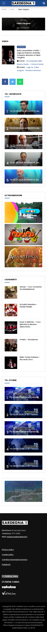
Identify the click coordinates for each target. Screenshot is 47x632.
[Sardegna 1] (23, 3)
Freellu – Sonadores (29, 339)
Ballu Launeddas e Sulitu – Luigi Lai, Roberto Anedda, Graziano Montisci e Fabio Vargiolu (29, 54)
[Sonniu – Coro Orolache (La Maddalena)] (11, 292)
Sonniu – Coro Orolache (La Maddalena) (31, 288)
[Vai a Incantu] (23, 222)
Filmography (24, 28)
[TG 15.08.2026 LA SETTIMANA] (23, 428)
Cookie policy (8, 554)
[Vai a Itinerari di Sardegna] (23, 501)
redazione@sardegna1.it (17, 537)
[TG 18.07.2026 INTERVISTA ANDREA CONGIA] (23, 176)
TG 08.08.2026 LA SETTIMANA (24, 466)
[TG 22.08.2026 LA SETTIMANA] (23, 394)
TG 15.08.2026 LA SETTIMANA (24, 431)
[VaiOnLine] (9, 594)
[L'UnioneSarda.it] (10, 582)
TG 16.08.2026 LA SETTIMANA (24, 414)
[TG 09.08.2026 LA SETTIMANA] (23, 445)
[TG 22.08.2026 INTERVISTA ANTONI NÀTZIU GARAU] (23, 125)
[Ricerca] (44, 3)
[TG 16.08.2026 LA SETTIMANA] (23, 411)
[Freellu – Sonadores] (11, 345)
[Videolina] (10, 577)
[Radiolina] (9, 587)
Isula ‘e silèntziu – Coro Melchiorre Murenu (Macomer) (30, 324)
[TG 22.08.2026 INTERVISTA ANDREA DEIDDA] (23, 108)
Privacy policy (8, 549)
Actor (12, 9)
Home (4, 9)
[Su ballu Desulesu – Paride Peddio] (11, 310)
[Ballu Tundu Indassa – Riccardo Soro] (11, 363)
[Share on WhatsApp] (20, 82)
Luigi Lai (29, 67)
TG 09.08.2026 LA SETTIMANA (24, 448)
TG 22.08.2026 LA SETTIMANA (24, 397)
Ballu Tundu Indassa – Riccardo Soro (30, 358)
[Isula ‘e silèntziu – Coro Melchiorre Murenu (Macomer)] (11, 327)
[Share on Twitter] (12, 82)
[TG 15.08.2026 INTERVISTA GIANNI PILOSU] (23, 159)
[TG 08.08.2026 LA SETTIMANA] (23, 463)
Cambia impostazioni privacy (14, 559)
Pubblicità (6, 564)
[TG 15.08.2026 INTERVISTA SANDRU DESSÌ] (23, 142)
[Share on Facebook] (5, 82)
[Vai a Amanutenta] (23, 266)
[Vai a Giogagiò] (23, 244)
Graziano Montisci (33, 70)
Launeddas (21, 47)
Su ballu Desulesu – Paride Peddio (28, 305)
